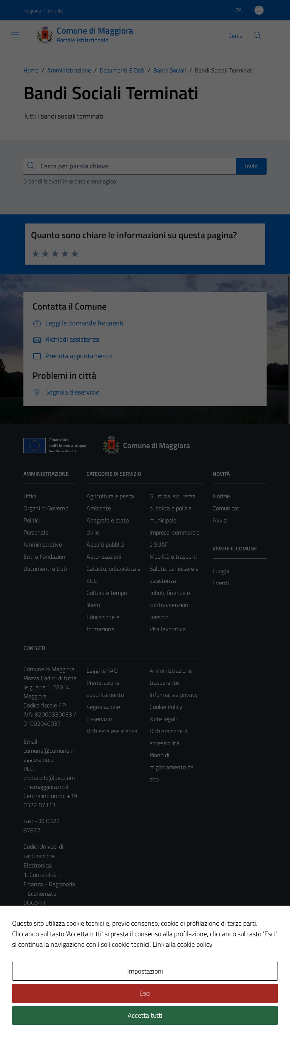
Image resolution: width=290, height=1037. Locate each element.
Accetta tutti (145, 1015)
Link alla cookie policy (183, 944)
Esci (145, 993)
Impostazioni (145, 971)
